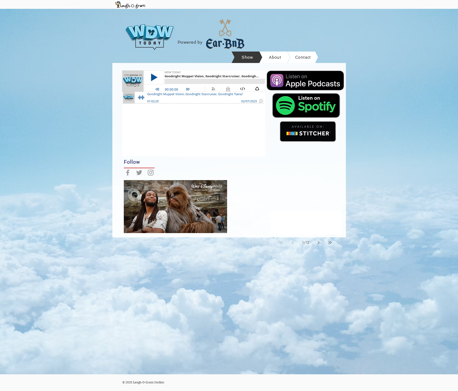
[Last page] (330, 242)
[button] (175, 206)
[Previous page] (292, 242)
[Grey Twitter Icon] (139, 173)
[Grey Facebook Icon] (128, 173)
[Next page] (318, 242)
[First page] (281, 242)
